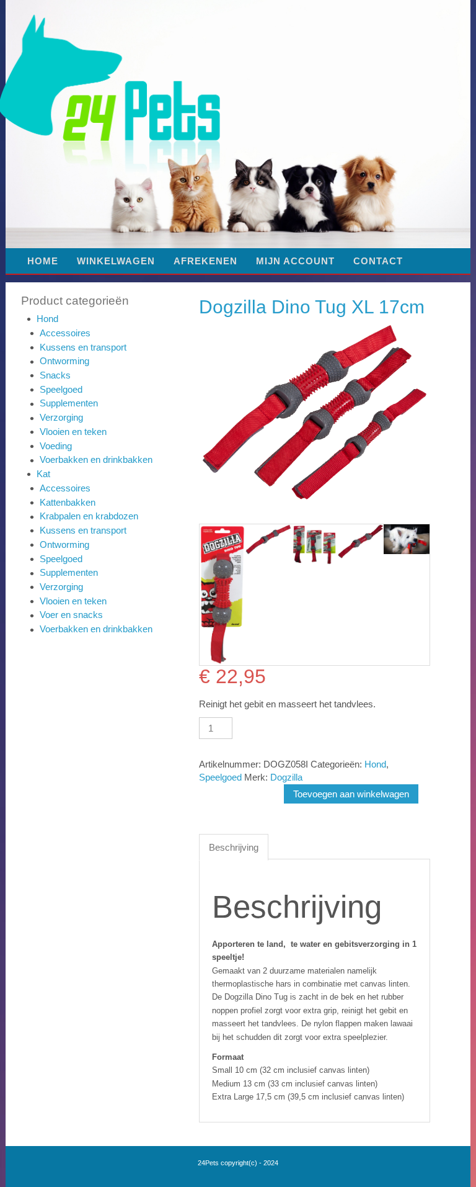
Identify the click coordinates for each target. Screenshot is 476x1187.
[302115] (360, 541)
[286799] (222, 594)
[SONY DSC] (407, 539)
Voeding (56, 446)
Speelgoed (61, 389)
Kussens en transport (83, 347)
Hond (47, 318)
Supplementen (69, 403)
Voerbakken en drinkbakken (96, 459)
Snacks (55, 375)
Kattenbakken (67, 502)
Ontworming (64, 361)
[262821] (268, 539)
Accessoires (65, 333)
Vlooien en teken (73, 431)
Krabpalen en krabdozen (89, 516)
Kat (43, 473)
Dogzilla (286, 777)
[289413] (314, 544)
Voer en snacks (71, 614)
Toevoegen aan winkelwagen (351, 794)
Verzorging (61, 417)
